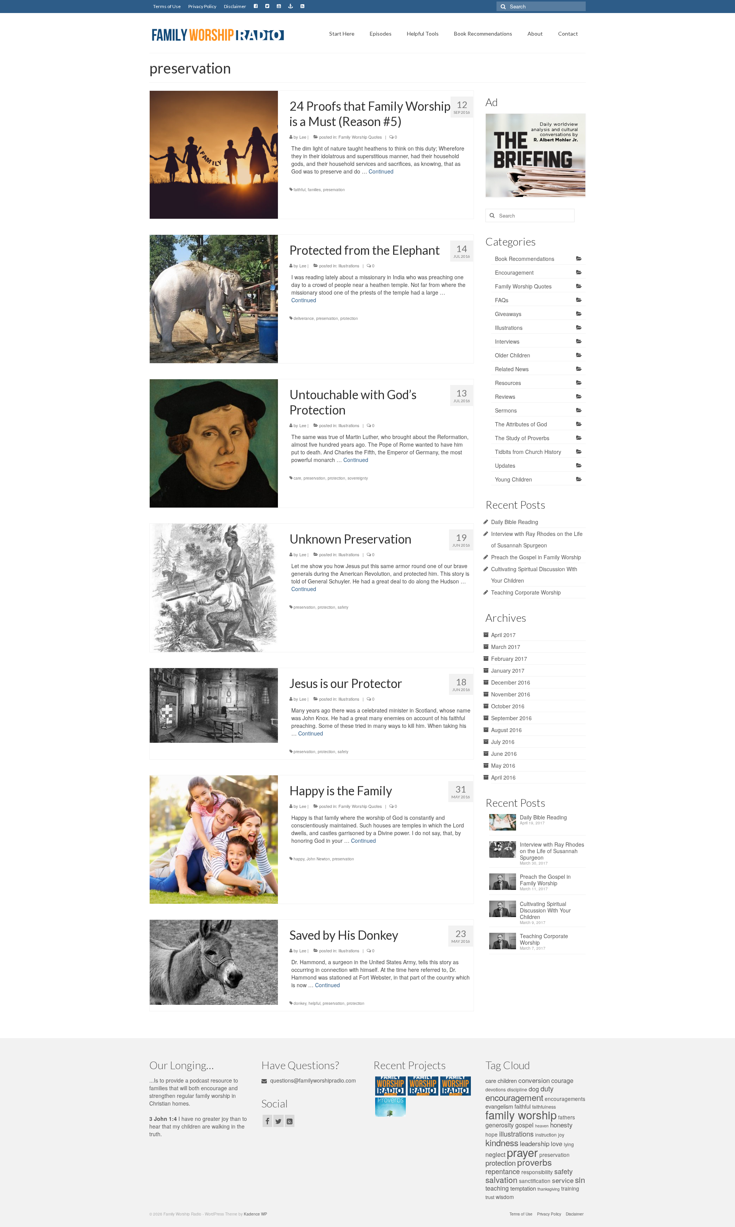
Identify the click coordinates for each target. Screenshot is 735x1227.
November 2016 (510, 694)
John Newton (318, 859)
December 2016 (510, 682)
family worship (521, 1114)
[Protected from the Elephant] (214, 298)
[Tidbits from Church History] (454, 1086)
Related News (512, 369)
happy (299, 859)
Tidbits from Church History (528, 451)
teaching (497, 1188)
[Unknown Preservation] (214, 587)
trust (489, 1197)
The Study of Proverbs (522, 438)
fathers (566, 1117)
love (556, 1143)
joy (561, 1134)
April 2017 (503, 635)
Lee (302, 137)
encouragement (514, 1097)
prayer (522, 1152)
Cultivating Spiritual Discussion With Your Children (545, 910)
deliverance (304, 318)
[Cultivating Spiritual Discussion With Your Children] (504, 911)
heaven (542, 1126)
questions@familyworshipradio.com (312, 1080)
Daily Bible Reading (514, 522)
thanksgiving (548, 1189)
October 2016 (507, 706)
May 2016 (503, 765)
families (314, 189)
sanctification (534, 1180)
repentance (502, 1171)
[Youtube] (278, 6)
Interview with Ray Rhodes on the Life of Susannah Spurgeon (552, 851)
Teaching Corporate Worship (526, 592)
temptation (523, 1188)
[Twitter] (267, 6)
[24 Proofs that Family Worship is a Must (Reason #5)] (214, 154)
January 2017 (507, 670)
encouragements (565, 1098)
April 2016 (503, 777)
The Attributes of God (521, 424)
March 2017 (505, 646)
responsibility (537, 1172)
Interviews (507, 341)
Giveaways (508, 314)
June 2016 (504, 753)
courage (562, 1080)
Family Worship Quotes (360, 137)
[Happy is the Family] (214, 838)
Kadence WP (255, 1214)
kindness (501, 1142)
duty (547, 1088)
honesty (561, 1124)
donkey (300, 1003)
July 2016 (502, 741)
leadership (534, 1143)
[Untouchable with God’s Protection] (214, 442)
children (507, 1080)
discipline (517, 1089)
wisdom (505, 1197)
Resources (508, 383)
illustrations (516, 1134)
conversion (534, 1080)
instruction (546, 1134)
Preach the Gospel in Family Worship (536, 557)
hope (491, 1134)
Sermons (506, 410)
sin (580, 1179)
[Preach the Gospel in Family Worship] (504, 883)
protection (349, 318)
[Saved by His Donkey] (214, 961)
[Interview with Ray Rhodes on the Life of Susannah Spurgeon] (504, 851)
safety (343, 607)
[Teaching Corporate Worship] (504, 943)
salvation (501, 1179)
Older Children (512, 355)
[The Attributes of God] (422, 1086)
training (570, 1188)
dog (534, 1088)
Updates (505, 465)
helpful (314, 1003)
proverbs (534, 1162)
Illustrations (348, 265)
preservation (334, 189)
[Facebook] (255, 6)
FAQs (501, 300)
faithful (299, 189)
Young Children (513, 479)
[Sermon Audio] (290, 6)
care (297, 478)
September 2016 (511, 718)
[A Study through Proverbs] (389, 1107)
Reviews (505, 396)
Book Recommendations (524, 258)
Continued (381, 171)
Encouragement (514, 272)
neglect (495, 1154)
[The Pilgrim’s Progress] (389, 1086)
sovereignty (358, 478)
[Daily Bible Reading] (504, 824)
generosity (499, 1125)
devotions (495, 1089)
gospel (524, 1125)
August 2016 (506, 730)
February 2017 (509, 658)
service (562, 1180)
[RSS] (302, 6)
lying (569, 1144)
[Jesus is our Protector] (214, 704)
